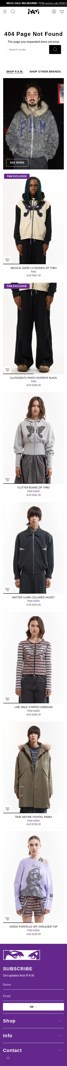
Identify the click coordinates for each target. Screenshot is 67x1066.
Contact (12, 1050)
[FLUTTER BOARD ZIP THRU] (33, 438)
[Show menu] (5, 11)
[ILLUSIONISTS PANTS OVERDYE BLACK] (33, 328)
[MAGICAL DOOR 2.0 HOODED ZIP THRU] (33, 218)
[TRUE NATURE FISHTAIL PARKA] (33, 767)
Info (7, 1035)
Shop (9, 1020)
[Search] (55, 49)
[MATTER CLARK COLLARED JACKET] (33, 548)
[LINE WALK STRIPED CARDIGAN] (33, 657)
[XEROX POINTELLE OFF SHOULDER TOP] (33, 877)
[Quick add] (7, 260)
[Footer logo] (21, 955)
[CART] (62, 11)
